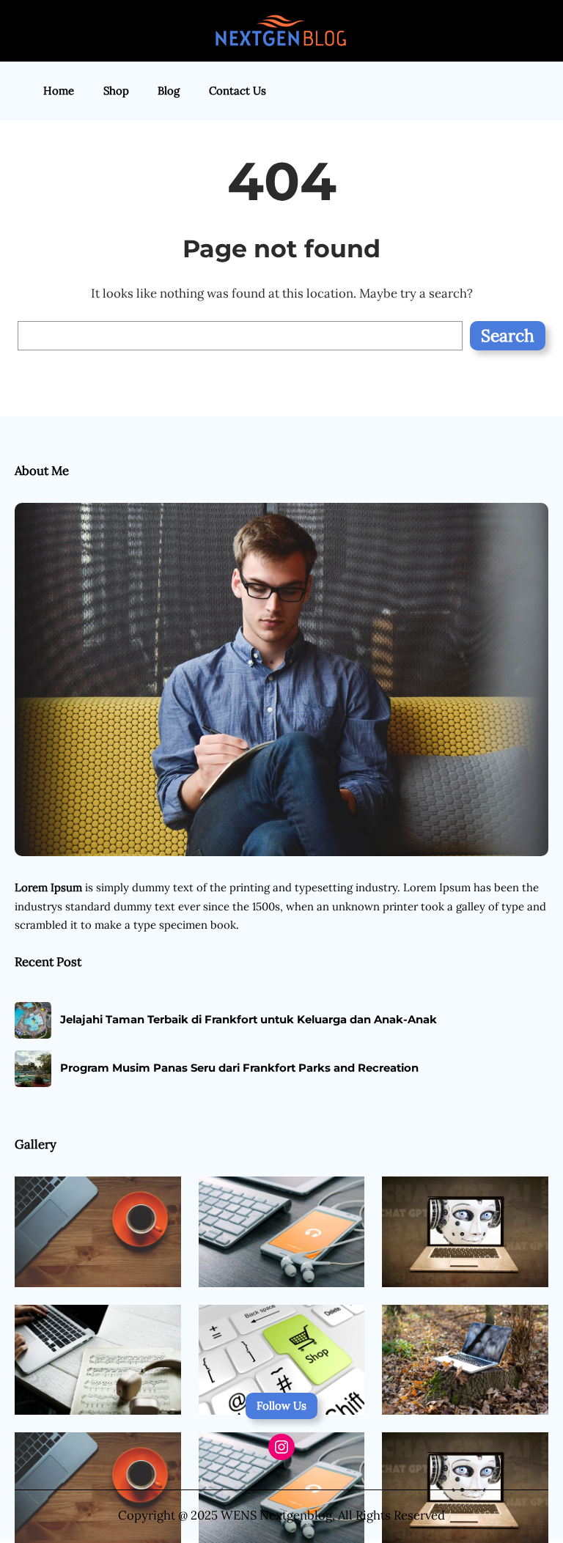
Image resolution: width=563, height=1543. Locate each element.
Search (507, 335)
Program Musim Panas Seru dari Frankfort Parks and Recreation (239, 1068)
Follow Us (281, 1406)
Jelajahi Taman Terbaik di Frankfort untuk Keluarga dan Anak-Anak (248, 1019)
